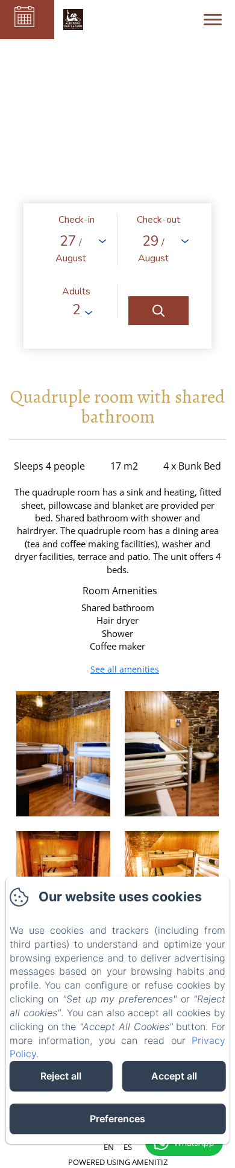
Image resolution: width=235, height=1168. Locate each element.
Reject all (60, 1076)
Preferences (117, 1119)
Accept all (174, 1076)
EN (109, 1147)
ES (128, 1147)
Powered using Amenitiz (118, 1162)
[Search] (158, 310)
